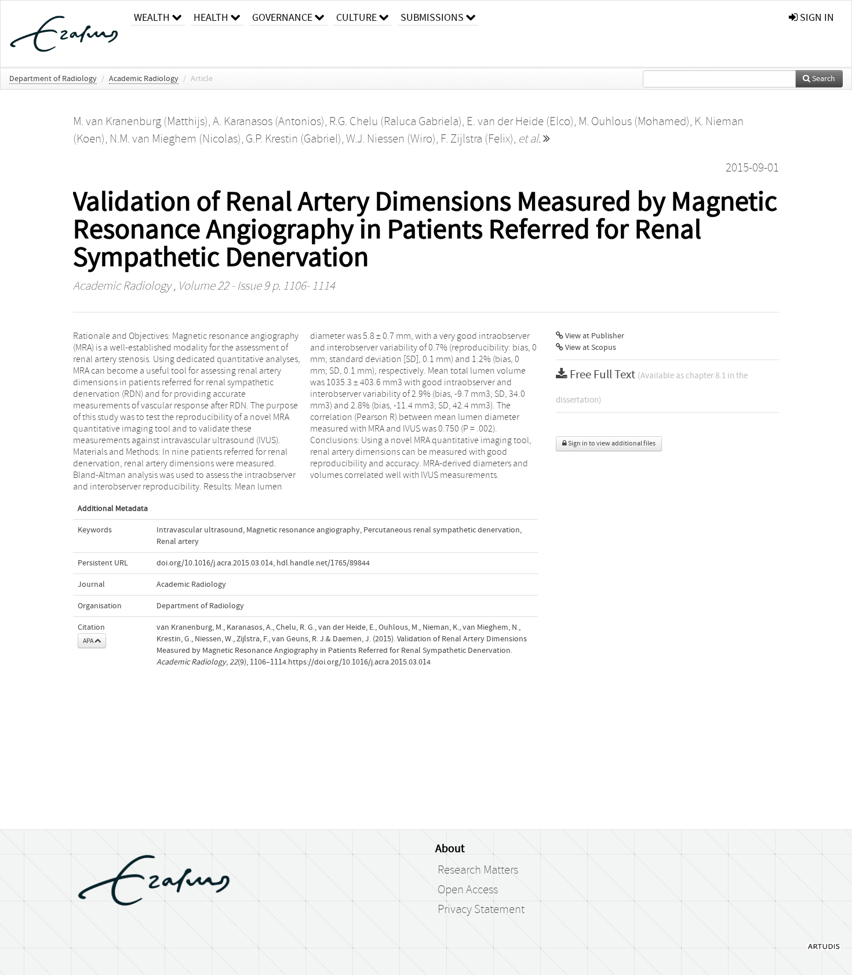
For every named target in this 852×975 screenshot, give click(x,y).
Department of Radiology (53, 78)
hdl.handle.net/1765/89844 (323, 563)
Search (822, 78)
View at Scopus (589, 347)
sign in (816, 18)
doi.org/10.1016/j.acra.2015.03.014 (214, 563)
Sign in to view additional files (611, 443)
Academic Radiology (144, 78)
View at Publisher (593, 336)
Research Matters (478, 870)
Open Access (468, 890)
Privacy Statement (481, 909)
